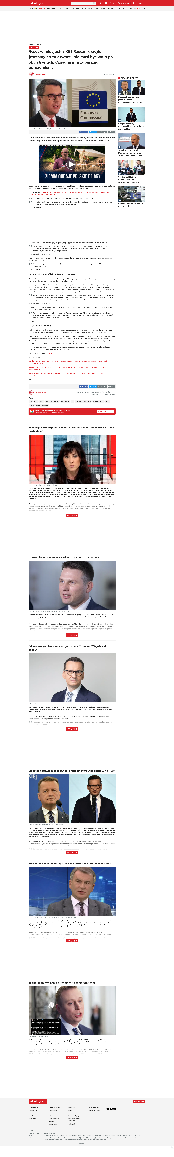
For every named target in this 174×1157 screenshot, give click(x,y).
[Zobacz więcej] (131, 87)
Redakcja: (32, 1130)
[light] (100, 3)
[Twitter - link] (114, 1109)
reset (107, 401)
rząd (35, 401)
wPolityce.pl (32, 44)
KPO (41, 401)
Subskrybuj (112, 392)
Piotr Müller (65, 401)
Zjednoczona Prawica (83, 401)
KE (72, 401)
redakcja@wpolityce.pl (103, 391)
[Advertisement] (87, 24)
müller (32, 405)
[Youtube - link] (111, 1109)
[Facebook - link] (107, 1109)
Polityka (39, 44)
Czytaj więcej (72, 515)
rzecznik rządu (98, 401)
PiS (31, 401)
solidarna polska (42, 405)
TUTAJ (50, 353)
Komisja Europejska (52, 401)
